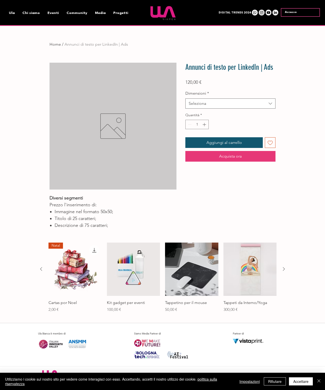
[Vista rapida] (133, 269)
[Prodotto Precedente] (41, 269)
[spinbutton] (197, 124)
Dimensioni (197, 93)
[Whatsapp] (255, 12)
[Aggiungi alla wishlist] (270, 142)
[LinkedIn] (275, 12)
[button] (234, 13)
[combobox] (230, 103)
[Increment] (205, 124)
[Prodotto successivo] (284, 269)
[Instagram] (262, 12)
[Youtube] (268, 12)
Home (55, 44)
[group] (162, 280)
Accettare (300, 381)
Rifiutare (275, 381)
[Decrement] (189, 124)
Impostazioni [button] (249, 381)
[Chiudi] (319, 381)
